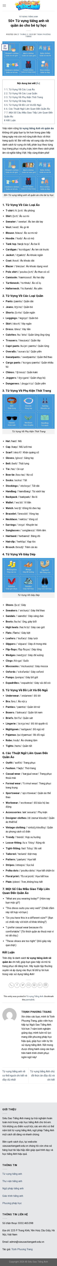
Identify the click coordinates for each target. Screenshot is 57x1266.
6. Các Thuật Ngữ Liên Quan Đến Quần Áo (27, 108)
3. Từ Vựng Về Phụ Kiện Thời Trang (23, 97)
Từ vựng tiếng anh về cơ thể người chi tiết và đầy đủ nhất (14, 1075)
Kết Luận (10, 120)
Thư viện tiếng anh (12, 1181)
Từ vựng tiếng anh (12, 1173)
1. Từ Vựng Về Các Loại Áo (19, 89)
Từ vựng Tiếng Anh (28, 17)
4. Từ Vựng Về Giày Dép (17, 101)
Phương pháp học (12, 1203)
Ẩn (38, 83)
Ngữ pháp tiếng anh (13, 1188)
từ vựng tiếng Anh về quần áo (36, 128)
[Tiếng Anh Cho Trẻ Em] (28, 5)
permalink (29, 999)
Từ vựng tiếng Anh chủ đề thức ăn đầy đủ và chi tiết (42, 1075)
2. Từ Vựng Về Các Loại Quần (20, 93)
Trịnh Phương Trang (22, 1249)
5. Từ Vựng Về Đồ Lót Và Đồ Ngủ (22, 105)
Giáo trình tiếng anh (12, 1195)
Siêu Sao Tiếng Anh (38, 1261)
